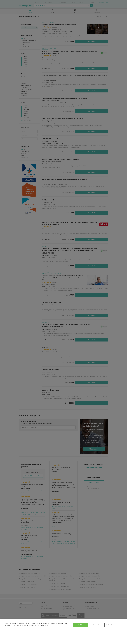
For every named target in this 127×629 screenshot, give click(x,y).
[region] (63, 624)
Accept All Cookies (80, 625)
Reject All (96, 625)
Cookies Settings (111, 625)
